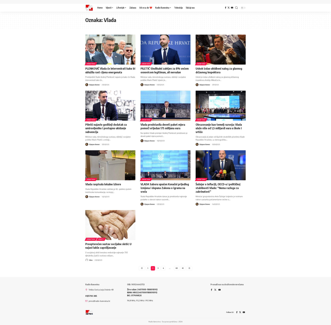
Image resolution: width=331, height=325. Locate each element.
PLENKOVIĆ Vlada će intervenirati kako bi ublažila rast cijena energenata (110, 70)
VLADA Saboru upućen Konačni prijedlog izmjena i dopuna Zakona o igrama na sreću (165, 187)
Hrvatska (91, 64)
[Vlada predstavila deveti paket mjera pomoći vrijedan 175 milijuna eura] (166, 106)
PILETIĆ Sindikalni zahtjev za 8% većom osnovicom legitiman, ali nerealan (165, 70)
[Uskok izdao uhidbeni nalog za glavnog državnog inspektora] (221, 50)
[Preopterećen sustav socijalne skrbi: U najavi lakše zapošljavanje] (110, 225)
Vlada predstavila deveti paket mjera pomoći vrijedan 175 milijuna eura (163, 126)
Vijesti (101, 239)
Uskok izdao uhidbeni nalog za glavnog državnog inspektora (219, 70)
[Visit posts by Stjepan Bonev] (86, 84)
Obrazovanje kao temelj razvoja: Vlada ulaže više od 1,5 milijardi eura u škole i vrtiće (219, 128)
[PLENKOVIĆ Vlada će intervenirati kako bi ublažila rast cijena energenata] (110, 50)
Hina (90, 260)
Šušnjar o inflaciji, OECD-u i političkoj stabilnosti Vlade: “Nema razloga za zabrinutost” (218, 187)
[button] (236, 8)
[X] (228, 7)
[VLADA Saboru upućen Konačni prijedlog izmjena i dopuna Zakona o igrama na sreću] (166, 165)
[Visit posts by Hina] (86, 260)
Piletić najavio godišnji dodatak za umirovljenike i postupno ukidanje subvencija (106, 128)
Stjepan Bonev (94, 85)
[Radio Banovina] (89, 8)
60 (177, 268)
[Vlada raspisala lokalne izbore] (110, 165)
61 (183, 268)
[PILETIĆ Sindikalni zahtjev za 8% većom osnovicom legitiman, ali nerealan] (166, 50)
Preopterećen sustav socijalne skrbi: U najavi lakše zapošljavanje (108, 245)
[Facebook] (225, 7)
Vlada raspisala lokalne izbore (103, 184)
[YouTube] (232, 7)
